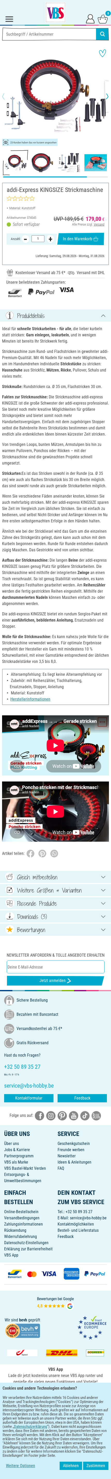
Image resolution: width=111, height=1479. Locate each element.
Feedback (82, 1098)
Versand (99, 224)
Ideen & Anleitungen (74, 1162)
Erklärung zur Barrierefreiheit (28, 1248)
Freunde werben (71, 1149)
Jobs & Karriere (17, 1149)
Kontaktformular (28, 1098)
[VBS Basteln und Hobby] (55, 12)
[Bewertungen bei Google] (55, 1302)
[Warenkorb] (103, 18)
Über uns (11, 1143)
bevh (23, 1320)
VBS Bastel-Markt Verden (25, 1168)
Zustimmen (95, 1465)
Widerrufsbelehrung (20, 1236)
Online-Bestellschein (21, 1211)
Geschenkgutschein (74, 1143)
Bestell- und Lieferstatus (78, 1230)
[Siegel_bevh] (22, 1330)
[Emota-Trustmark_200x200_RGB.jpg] (91, 1327)
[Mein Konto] (90, 18)
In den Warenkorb (77, 238)
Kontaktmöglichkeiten (76, 1224)
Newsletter (67, 1155)
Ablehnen (71, 1465)
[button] (7, 96)
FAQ (61, 1168)
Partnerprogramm (19, 1155)
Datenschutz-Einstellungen (26, 1242)
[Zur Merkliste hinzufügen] (102, 53)
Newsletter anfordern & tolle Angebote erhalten (56, 955)
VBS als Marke (16, 1162)
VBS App (11, 1255)
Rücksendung (15, 1230)
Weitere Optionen (20, 1465)
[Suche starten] (102, 34)
